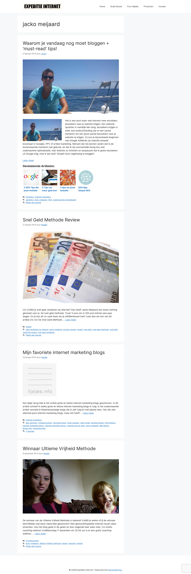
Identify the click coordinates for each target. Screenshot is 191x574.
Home (102, 6)
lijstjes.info (27, 428)
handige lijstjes (97, 423)
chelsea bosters (45, 423)
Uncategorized (32, 541)
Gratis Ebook (116, 6)
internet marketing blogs (55, 426)
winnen (80, 543)
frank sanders (73, 423)
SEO (50, 200)
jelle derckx (104, 426)
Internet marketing (43, 197)
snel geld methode (101, 329)
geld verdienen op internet (37, 329)
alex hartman (31, 423)
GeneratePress (115, 570)
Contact (162, 6)
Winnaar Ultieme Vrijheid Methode (59, 448)
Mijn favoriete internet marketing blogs (64, 352)
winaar (64, 543)
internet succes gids (76, 426)
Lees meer (28, 160)
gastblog (30, 200)
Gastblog (30, 197)
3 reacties (30, 431)
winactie (72, 543)
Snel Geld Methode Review (51, 219)
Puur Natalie (133, 6)
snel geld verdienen (46, 332)
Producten (148, 6)
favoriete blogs (59, 423)
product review (69, 329)
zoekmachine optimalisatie (64, 200)
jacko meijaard (41, 200)
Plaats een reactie (33, 202)
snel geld (87, 329)
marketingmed (39, 428)
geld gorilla (85, 423)
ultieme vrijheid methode (50, 543)
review (28, 327)
